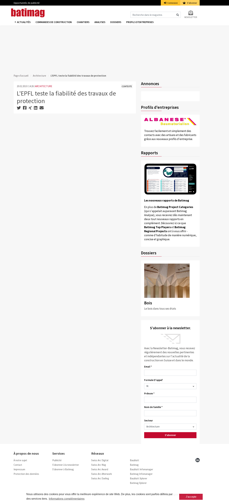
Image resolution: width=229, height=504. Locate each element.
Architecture (39, 75)
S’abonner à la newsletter (65, 464)
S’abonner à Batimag (63, 469)
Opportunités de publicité (27, 2)
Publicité (57, 460)
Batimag (134, 464)
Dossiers (115, 22)
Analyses (99, 22)
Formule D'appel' (153, 380)
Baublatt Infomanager (141, 469)
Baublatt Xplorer (138, 478)
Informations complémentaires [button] (66, 498)
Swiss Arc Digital (99, 460)
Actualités (24, 22)
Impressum (19, 469)
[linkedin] (197, 460)
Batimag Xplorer (138, 483)
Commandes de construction (54, 22)
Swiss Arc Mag (98, 464)
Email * (148, 366)
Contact (18, 464)
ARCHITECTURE (43, 86)
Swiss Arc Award (99, 469)
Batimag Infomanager (141, 473)
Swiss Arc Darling (100, 478)
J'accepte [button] (191, 496)
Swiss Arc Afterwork (101, 473)
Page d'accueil (21, 75)
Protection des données (26, 473)
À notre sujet (20, 460)
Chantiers (83, 22)
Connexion (172, 2)
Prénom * (149, 393)
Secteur (148, 420)
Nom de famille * (153, 407)
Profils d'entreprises (140, 22)
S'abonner (191, 2)
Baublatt (134, 460)
